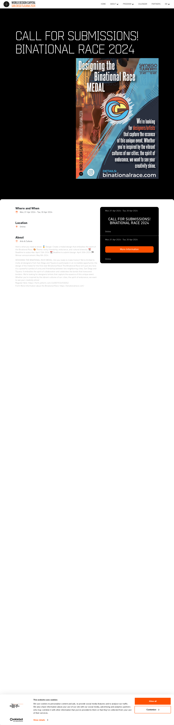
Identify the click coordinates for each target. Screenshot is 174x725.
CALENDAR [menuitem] (142, 4)
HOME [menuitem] (103, 4)
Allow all (153, 701)
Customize (151, 709)
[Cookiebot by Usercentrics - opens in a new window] (16, 720)
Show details (39, 720)
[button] (117, 4)
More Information (129, 249)
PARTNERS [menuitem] (156, 4)
